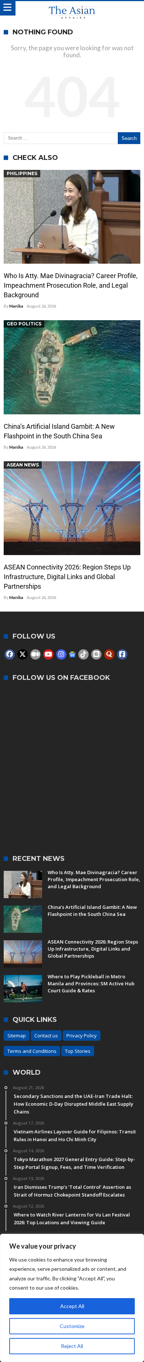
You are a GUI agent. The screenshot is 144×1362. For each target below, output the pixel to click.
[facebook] (9, 654)
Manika (16, 306)
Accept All (72, 1306)
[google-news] (72, 654)
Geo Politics (24, 323)
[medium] (35, 654)
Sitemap (16, 1035)
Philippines (22, 173)
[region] (72, 1298)
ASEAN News (23, 465)
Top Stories (77, 1051)
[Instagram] (61, 654)
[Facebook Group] (122, 654)
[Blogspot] (96, 654)
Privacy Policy (81, 1035)
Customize (72, 1326)
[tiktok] (83, 654)
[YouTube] (48, 654)
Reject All (72, 1346)
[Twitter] (22, 654)
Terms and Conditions (31, 1051)
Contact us (46, 1035)
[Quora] (109, 654)
